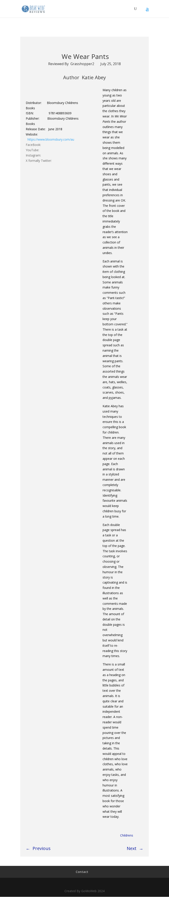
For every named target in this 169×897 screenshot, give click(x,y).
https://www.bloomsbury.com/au (51, 139)
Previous (42, 848)
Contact (82, 872)
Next (131, 848)
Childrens (126, 835)
